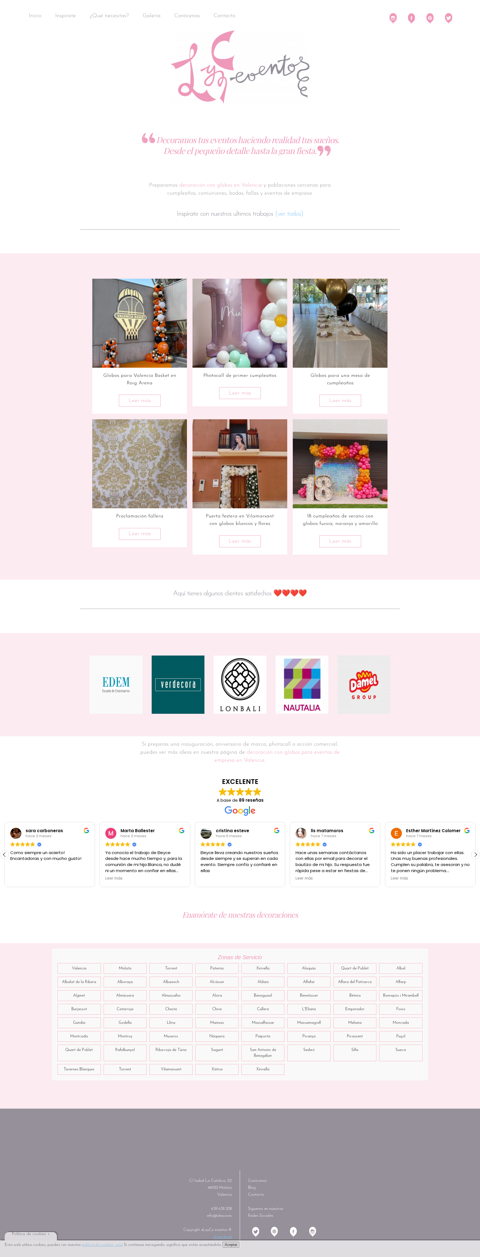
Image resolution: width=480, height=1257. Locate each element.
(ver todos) (289, 213)
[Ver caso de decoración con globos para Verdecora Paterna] (178, 685)
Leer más (140, 400)
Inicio (35, 16)
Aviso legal (222, 1237)
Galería (152, 16)
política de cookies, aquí (102, 1245)
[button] (475, 854)
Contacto (224, 16)
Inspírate (65, 16)
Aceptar (231, 1245)
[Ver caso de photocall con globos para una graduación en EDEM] (115, 685)
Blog (252, 1188)
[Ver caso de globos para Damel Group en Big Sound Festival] (364, 685)
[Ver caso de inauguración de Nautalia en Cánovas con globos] (302, 685)
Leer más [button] (19, 878)
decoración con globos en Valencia (220, 185)
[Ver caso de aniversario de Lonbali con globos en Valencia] (240, 685)
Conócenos (187, 16)
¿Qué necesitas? (109, 16)
